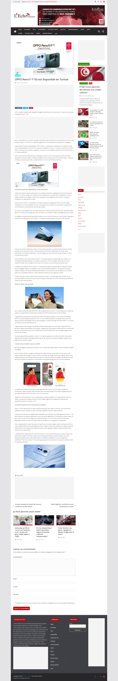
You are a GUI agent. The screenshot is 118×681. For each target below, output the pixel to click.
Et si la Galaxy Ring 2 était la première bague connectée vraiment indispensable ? (44, 532)
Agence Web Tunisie (26, 678)
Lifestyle (63, 29)
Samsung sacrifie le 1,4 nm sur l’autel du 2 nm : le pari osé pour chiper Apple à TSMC (22, 532)
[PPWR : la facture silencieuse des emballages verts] (83, 135)
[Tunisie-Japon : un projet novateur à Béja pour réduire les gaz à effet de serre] (83, 113)
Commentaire (18, 557)
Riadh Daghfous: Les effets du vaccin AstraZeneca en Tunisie (62, 505)
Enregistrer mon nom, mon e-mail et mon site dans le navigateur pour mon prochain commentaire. (45, 603)
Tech (34, 29)
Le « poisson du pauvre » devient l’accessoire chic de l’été (96, 123)
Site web (15, 594)
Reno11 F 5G (25, 114)
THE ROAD (20, 678)
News (20, 29)
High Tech (17, 75)
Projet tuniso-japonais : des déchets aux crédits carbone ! (90, 89)
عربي (56, 33)
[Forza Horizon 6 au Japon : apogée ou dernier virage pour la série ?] (66, 516)
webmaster (91, 96)
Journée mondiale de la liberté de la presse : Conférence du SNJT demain (28, 505)
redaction (25, 82)
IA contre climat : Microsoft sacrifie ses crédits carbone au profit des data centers (96, 145)
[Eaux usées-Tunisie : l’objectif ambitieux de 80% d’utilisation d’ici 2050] (83, 158)
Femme (20, 33)
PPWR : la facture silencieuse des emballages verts (94, 134)
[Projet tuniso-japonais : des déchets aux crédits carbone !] (91, 74)
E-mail (15, 587)
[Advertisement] (44, 96)
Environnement (73, 29)
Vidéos (38, 33)
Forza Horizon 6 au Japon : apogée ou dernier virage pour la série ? (66, 531)
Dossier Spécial (47, 33)
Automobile (42, 29)
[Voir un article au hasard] (103, 31)
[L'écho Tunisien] (15, 31)
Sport (88, 29)
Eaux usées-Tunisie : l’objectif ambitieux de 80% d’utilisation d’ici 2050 (96, 157)
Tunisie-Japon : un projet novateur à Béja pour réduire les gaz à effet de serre (96, 112)
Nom (15, 579)
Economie (27, 29)
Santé (82, 29)
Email (70, 623)
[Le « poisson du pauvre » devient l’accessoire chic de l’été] (83, 125)
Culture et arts (53, 29)
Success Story (29, 33)
